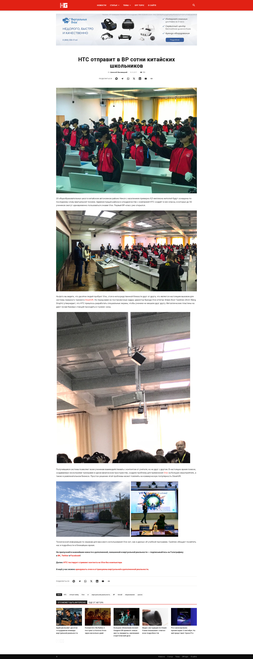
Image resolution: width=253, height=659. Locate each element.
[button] (194, 5)
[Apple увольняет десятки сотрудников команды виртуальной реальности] (69, 617)
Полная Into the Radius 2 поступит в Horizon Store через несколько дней (95, 630)
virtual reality (74, 595)
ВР (114, 595)
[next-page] (62, 641)
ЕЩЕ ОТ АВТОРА (96, 603)
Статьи (113, 5)
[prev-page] (57, 641)
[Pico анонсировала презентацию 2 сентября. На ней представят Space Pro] (184, 617)
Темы (126, 5)
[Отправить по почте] (145, 78)
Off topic (139, 5)
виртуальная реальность (101, 595)
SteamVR (89, 300)
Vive (166, 472)
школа (140, 595)
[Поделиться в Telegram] (122, 78)
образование (130, 595)
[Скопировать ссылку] (151, 78)
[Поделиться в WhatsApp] (128, 78)
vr (88, 595)
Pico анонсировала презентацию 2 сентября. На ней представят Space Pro (183, 630)
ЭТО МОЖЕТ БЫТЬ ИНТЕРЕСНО (72, 603)
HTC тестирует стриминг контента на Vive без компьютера (92, 562)
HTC (65, 595)
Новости (101, 5)
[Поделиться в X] (134, 78)
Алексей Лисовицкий (118, 72)
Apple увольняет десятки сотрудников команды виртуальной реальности (67, 630)
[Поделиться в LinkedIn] (139, 78)
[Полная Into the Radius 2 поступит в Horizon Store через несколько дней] (98, 617)
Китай (120, 595)
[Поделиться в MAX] (116, 78)
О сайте (152, 5)
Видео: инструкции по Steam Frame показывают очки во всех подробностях (154, 630)
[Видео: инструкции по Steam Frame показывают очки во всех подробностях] (155, 617)
